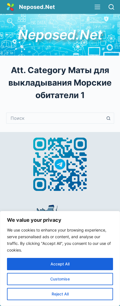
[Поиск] (111, 7)
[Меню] (97, 7)
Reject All (60, 294)
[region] (60, 258)
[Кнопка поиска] (108, 118)
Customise (60, 279)
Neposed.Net (37, 7)
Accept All (60, 264)
